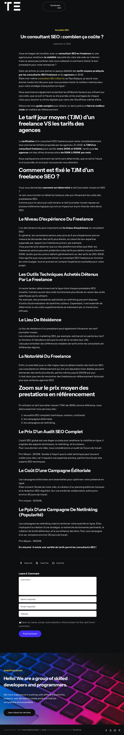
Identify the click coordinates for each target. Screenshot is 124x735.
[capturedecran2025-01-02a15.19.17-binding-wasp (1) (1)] (13, 1)
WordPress (77, 730)
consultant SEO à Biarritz (51, 78)
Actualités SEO (62, 30)
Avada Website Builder (30, 730)
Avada (44, 730)
